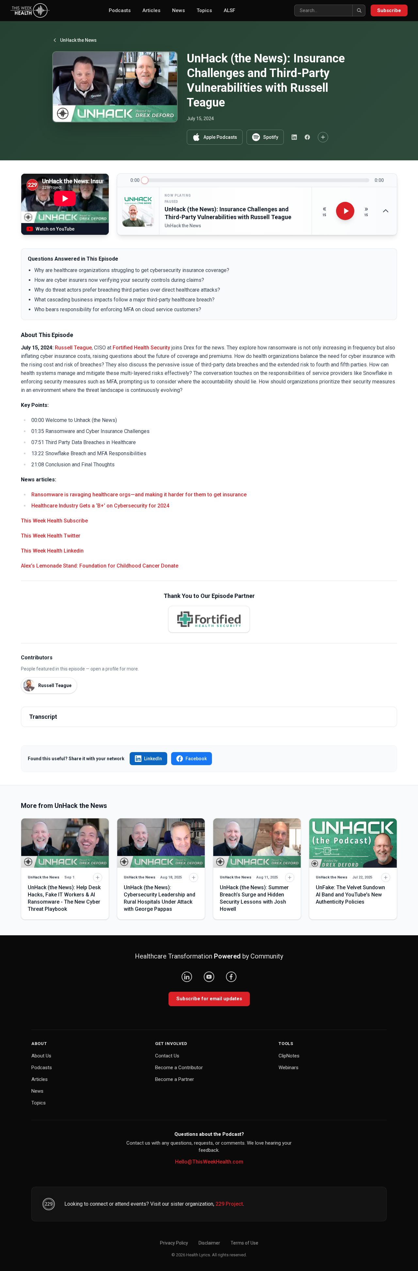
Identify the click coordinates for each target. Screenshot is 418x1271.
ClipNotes (289, 1056)
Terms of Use (244, 1243)
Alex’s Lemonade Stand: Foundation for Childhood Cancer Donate (99, 566)
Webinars (288, 1067)
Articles (151, 10)
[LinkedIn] (187, 977)
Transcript (43, 716)
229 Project (229, 1204)
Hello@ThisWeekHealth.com (209, 1162)
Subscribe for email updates (209, 999)
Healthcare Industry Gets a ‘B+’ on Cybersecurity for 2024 (100, 506)
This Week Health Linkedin (52, 551)
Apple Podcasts (220, 137)
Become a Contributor (179, 1067)
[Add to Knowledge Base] (323, 137)
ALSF (229, 10)
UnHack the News (78, 40)
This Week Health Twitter (50, 536)
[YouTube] (209, 977)
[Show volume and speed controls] (385, 211)
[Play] (345, 211)
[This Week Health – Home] (30, 10)
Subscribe (389, 10)
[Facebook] (231, 977)
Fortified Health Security (141, 348)
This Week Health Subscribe (54, 521)
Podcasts (120, 10)
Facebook (196, 758)
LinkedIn (153, 758)
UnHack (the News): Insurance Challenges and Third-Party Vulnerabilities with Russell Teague (228, 213)
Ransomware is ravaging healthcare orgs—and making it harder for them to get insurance (139, 494)
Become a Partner (174, 1079)
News (178, 10)
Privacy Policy (174, 1243)
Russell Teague (73, 348)
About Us (41, 1056)
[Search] (358, 10)
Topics (204, 10)
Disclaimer (209, 1243)
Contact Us (167, 1056)
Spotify (270, 137)
